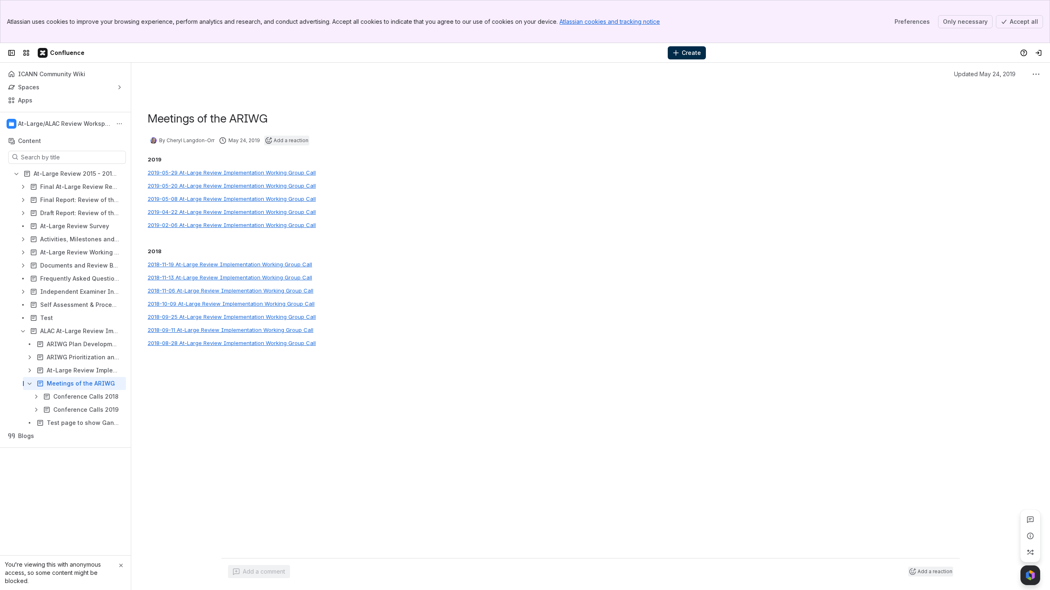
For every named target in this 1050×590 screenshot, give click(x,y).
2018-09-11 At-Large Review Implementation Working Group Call (230, 330)
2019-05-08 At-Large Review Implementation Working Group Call (232, 198)
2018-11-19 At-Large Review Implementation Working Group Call (230, 264)
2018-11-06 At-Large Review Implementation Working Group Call (230, 290)
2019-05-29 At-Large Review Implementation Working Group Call (232, 172)
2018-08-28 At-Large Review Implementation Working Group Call (232, 343)
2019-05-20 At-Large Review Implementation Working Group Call (232, 185)
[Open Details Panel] (1030, 535)
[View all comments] (1030, 519)
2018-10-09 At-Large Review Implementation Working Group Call (231, 303)
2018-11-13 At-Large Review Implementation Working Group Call (230, 277)
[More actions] (119, 124)
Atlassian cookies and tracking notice (609, 21)
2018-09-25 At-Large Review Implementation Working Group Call (232, 316)
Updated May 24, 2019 (985, 73)
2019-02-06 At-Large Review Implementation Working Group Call (232, 225)
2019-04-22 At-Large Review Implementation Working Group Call (232, 212)
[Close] (121, 565)
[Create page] (1030, 552)
